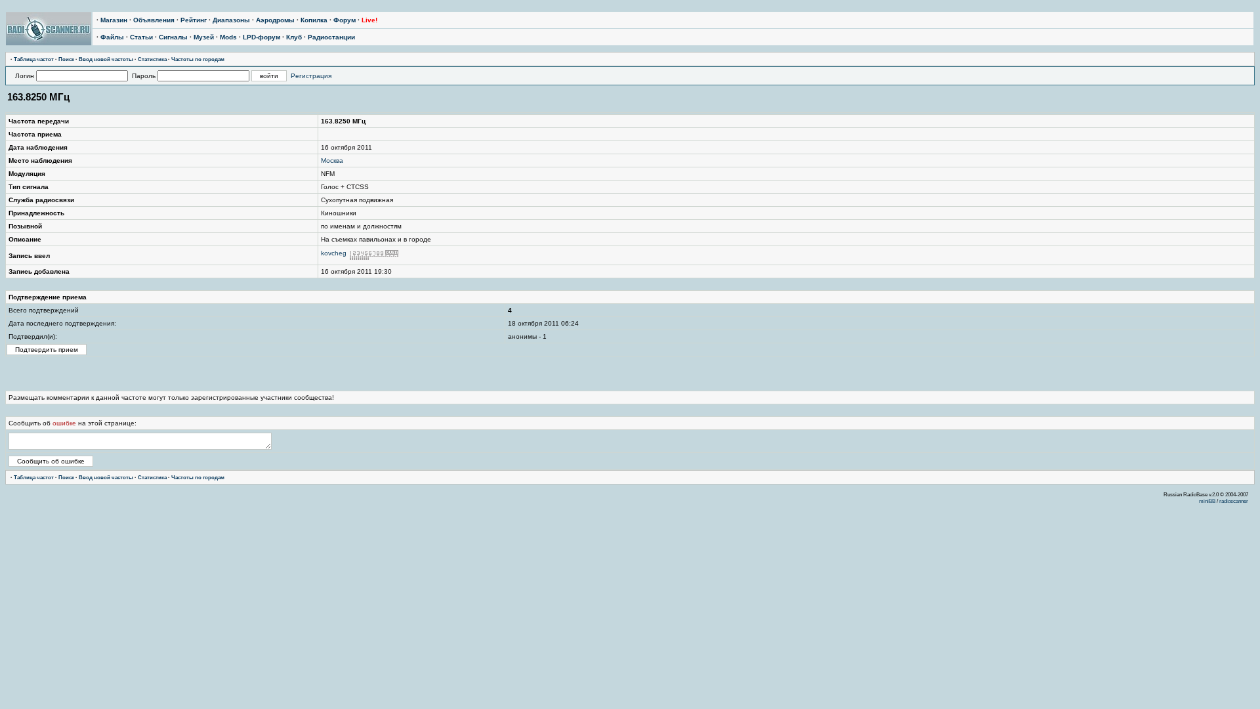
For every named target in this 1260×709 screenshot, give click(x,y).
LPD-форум (261, 37)
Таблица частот (34, 59)
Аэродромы (275, 20)
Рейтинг (193, 20)
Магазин (113, 20)
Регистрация (311, 75)
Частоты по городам (197, 59)
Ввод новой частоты (106, 59)
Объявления (154, 20)
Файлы (112, 37)
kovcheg (333, 253)
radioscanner (1233, 501)
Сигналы (173, 37)
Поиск (66, 59)
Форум (344, 20)
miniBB (1207, 501)
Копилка (314, 20)
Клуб (294, 37)
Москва (332, 160)
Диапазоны (231, 20)
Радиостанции (331, 37)
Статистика (152, 59)
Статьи (141, 37)
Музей (204, 37)
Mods (228, 37)
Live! (369, 20)
